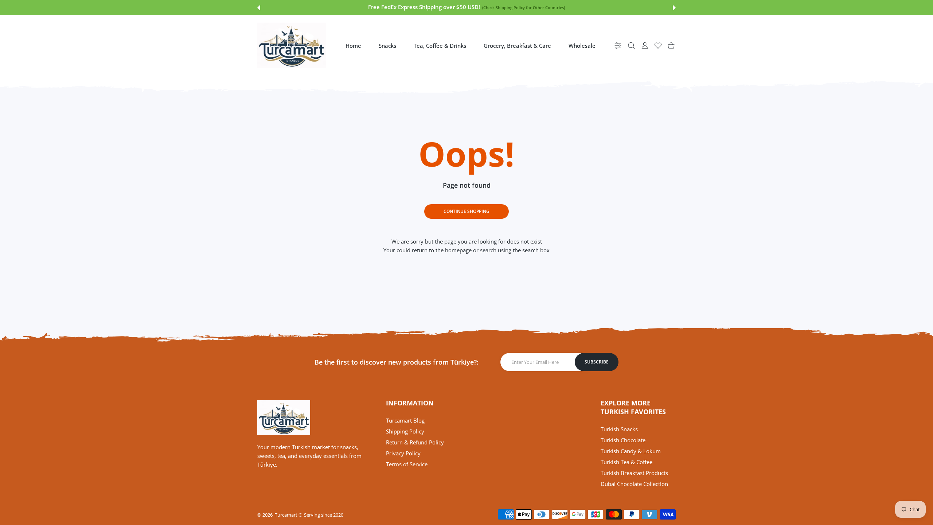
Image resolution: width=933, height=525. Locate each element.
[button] (258, 8)
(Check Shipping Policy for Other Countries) (523, 7)
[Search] (631, 45)
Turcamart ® (288, 515)
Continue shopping (466, 211)
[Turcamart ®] (291, 45)
